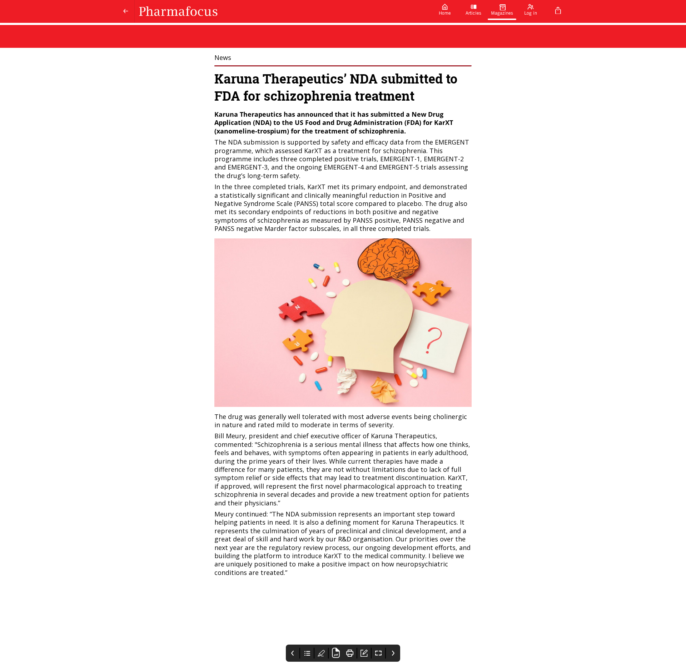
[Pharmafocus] (283, 11)
